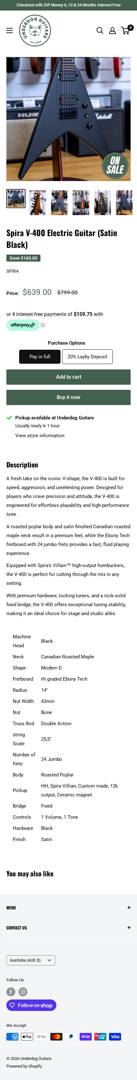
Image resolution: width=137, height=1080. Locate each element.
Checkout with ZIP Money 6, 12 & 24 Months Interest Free (69, 5)
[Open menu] (9, 30)
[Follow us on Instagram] (22, 991)
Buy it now (68, 397)
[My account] (112, 30)
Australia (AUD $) (25, 960)
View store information (39, 435)
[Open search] (100, 30)
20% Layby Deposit (87, 357)
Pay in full (40, 357)
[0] (125, 30)
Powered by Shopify (24, 1066)
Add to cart (68, 377)
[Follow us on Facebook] (10, 991)
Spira (12, 271)
